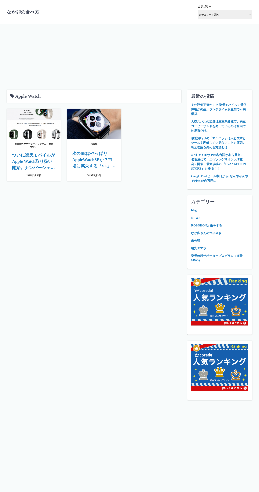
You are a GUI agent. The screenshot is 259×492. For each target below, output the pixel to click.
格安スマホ (198, 248)
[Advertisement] (129, 52)
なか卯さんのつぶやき (206, 233)
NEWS (195, 217)
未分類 (195, 240)
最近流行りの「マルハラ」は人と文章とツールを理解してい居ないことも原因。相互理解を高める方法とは (218, 143)
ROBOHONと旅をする (206, 225)
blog (194, 210)
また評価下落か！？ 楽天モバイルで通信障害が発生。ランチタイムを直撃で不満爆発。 (218, 109)
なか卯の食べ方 (23, 11)
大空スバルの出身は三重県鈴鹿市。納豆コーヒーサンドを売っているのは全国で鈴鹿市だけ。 (218, 126)
